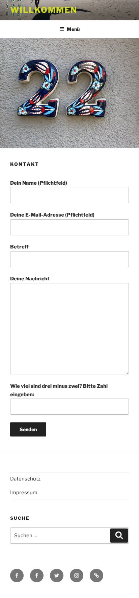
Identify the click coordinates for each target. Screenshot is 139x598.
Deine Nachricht (30, 279)
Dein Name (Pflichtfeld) (38, 183)
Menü (73, 29)
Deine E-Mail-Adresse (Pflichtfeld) (52, 215)
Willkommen (43, 10)
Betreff (19, 247)
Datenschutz (25, 479)
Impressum (23, 493)
